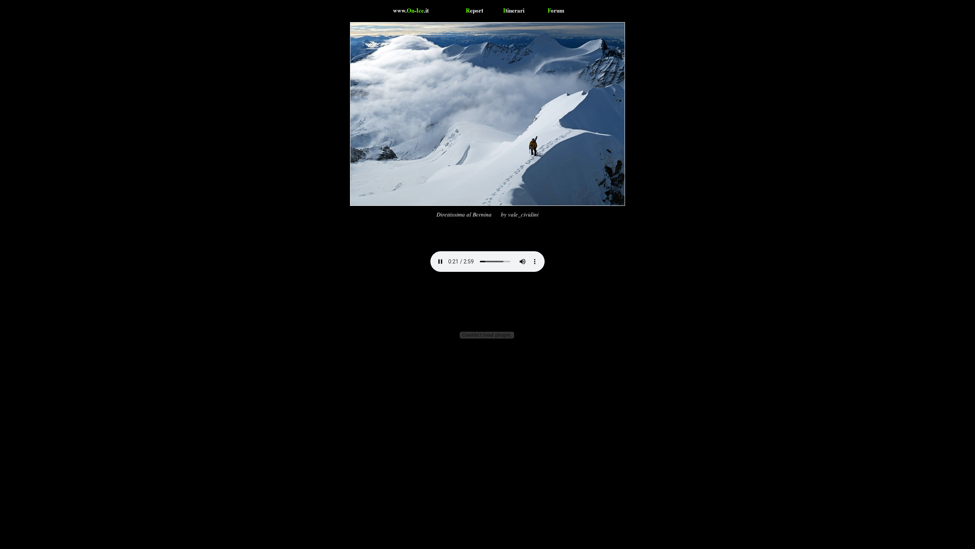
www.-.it (411, 10)
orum (556, 10)
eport (474, 10)
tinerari (513, 10)
